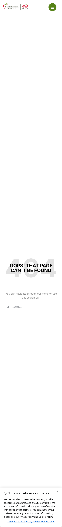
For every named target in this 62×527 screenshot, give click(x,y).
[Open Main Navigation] (52, 7)
